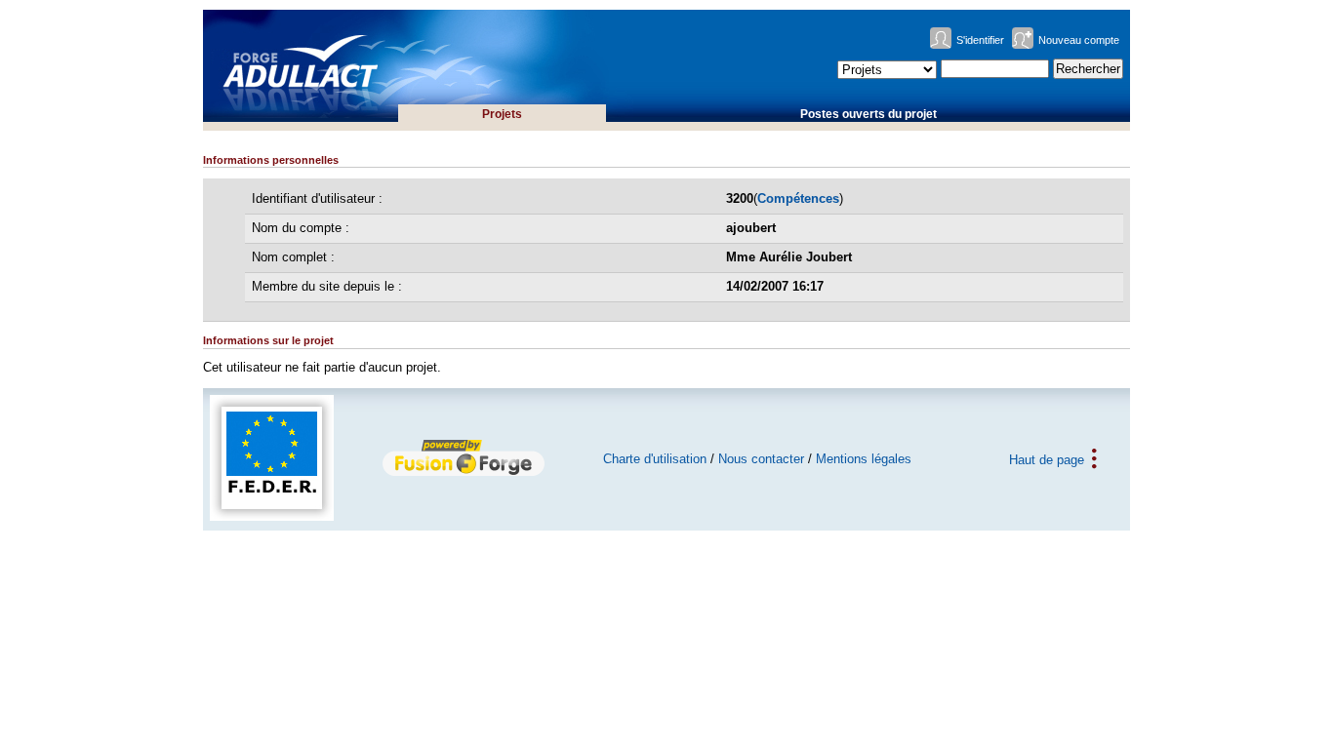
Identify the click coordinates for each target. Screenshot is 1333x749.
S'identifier (980, 40)
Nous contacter (761, 459)
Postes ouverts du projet (868, 114)
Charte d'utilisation (655, 459)
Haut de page (1046, 459)
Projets (502, 114)
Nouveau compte (1078, 40)
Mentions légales (863, 459)
